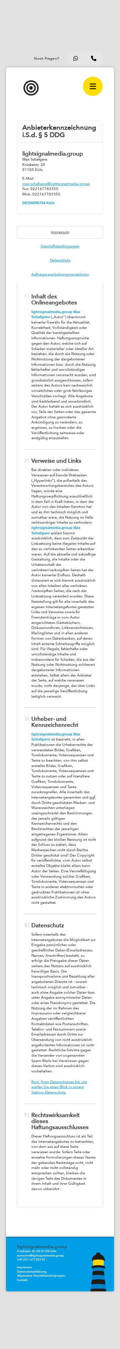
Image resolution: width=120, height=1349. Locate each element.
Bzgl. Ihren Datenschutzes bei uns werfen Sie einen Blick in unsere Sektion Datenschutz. (59, 1087)
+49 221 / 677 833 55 (31, 1259)
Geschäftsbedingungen (60, 246)
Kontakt (22, 1280)
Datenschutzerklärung (32, 1272)
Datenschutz (60, 260)
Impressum (60, 232)
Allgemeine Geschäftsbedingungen (41, 1276)
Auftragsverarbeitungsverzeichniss (60, 274)
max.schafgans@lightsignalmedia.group (56, 183)
